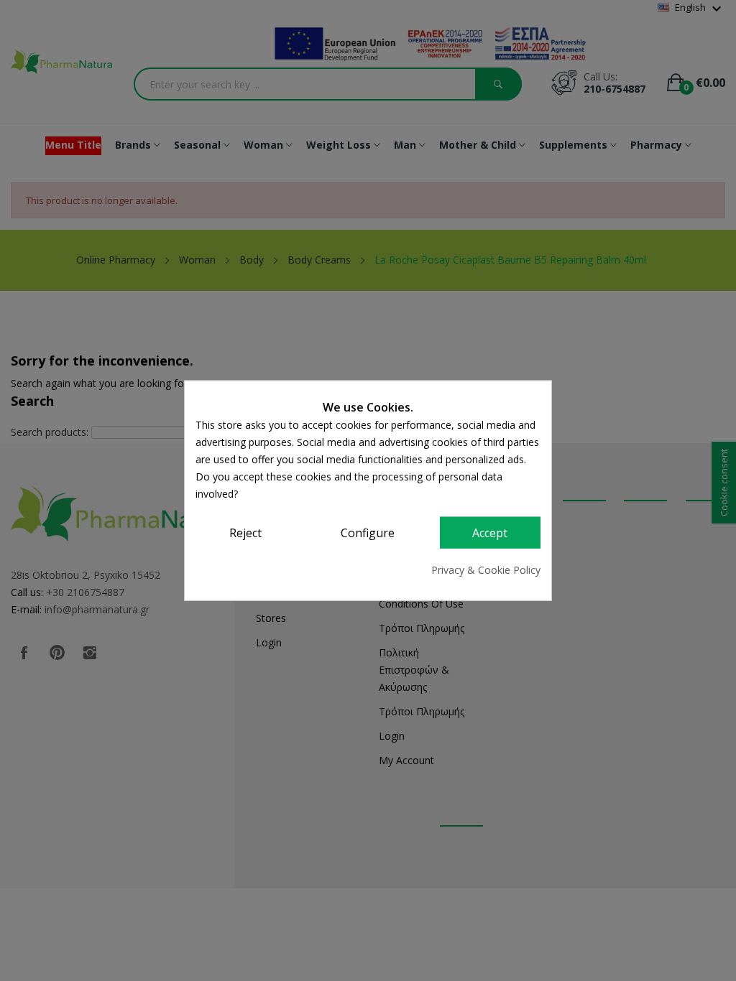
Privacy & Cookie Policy (485, 569)
